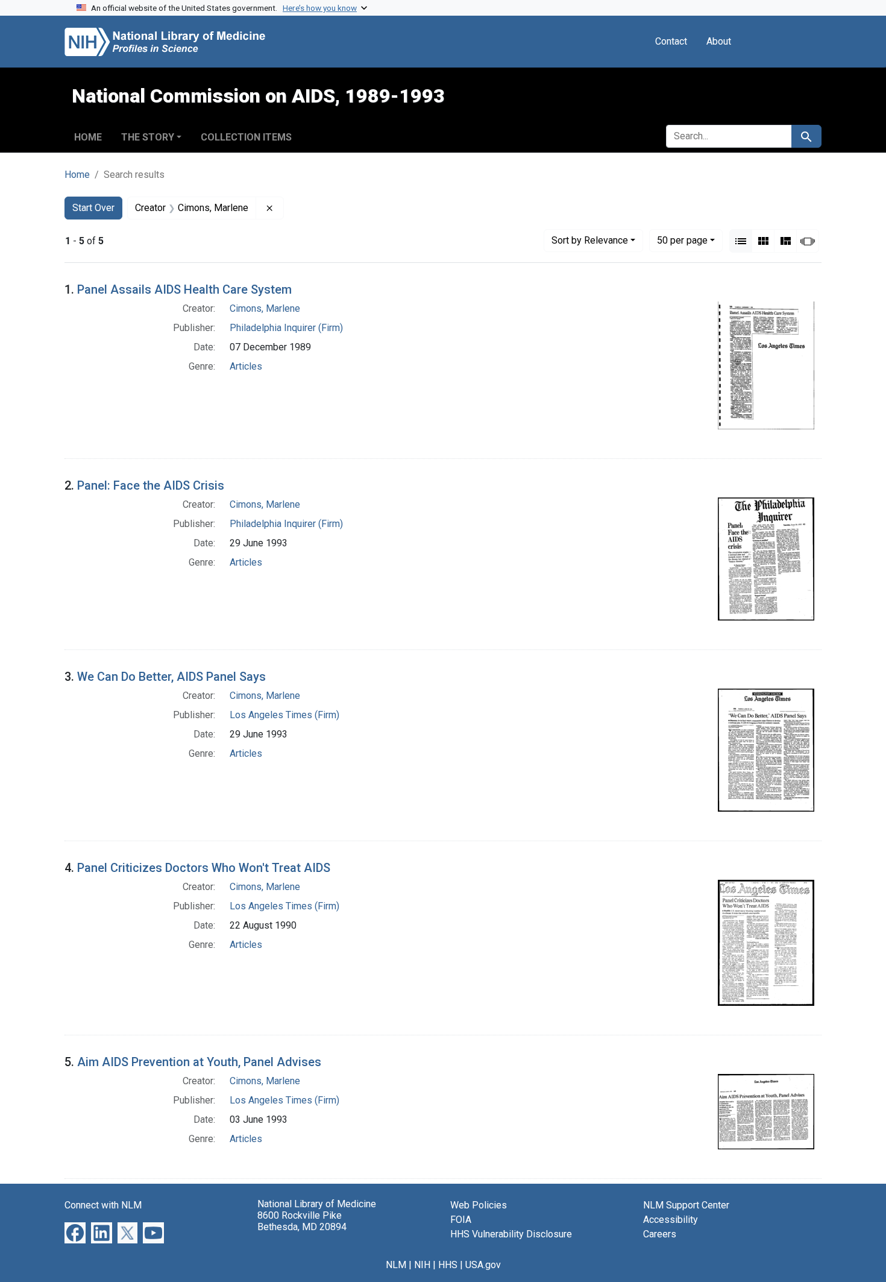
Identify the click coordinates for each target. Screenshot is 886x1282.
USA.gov (483, 1265)
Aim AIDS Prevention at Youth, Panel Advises (199, 1062)
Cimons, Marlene (265, 308)
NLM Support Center (686, 1205)
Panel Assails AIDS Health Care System (184, 289)
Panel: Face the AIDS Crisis (150, 485)
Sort (589, 240)
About (718, 41)
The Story (147, 137)
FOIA (460, 1219)
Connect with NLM (103, 1205)
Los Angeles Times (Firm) (284, 715)
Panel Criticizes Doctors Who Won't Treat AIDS (203, 867)
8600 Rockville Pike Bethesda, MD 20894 (302, 1221)
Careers (659, 1234)
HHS (447, 1265)
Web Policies (478, 1205)
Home (88, 137)
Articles (246, 366)
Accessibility (670, 1219)
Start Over (93, 207)
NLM (396, 1265)
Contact (671, 41)
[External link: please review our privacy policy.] (75, 1231)
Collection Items (246, 137)
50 (682, 240)
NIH (422, 1265)
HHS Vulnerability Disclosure (511, 1234)
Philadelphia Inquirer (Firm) (286, 327)
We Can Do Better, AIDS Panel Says (171, 676)
